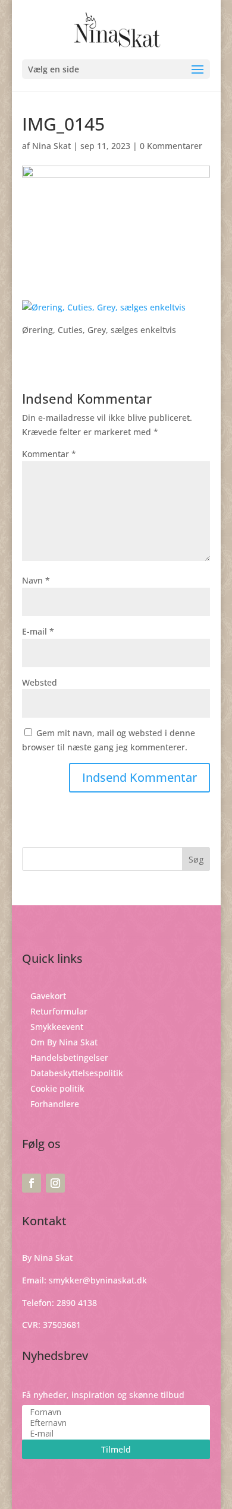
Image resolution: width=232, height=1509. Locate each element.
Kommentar (49, 453)
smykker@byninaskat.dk (98, 1280)
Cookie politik (57, 1088)
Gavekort (48, 995)
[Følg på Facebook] (31, 1183)
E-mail (38, 631)
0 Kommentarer (171, 145)
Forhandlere (54, 1103)
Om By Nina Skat (64, 1042)
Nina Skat (51, 145)
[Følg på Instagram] (55, 1183)
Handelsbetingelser (69, 1057)
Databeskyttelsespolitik (76, 1073)
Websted (39, 682)
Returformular (58, 1011)
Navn (36, 580)
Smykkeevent (56, 1026)
